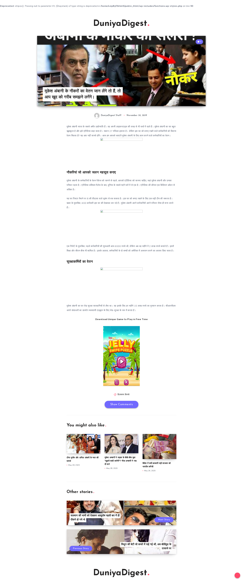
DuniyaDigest (120, 24)
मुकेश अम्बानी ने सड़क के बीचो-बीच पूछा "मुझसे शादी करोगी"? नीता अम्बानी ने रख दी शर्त (121, 461)
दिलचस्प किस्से (124, 395)
